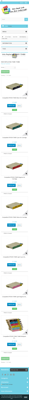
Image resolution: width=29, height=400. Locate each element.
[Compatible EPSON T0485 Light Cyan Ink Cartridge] (14, 246)
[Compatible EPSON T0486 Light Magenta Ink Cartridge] (14, 285)
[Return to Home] (2, 37)
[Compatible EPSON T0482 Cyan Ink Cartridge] (14, 126)
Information (7, 43)
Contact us (22, 2)
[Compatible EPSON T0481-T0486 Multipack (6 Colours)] (14, 325)
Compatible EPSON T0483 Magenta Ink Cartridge (14, 178)
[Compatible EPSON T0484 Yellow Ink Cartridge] (14, 206)
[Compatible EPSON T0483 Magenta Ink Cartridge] (14, 166)
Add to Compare (8, 113)
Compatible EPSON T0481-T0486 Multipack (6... (14, 337)
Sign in (26, 2)
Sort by (2, 67)
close (25, 397)
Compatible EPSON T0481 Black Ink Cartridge (14, 98)
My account (4, 387)
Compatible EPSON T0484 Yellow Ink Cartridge (14, 217)
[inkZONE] (14, 9)
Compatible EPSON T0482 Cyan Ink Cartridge (14, 137)
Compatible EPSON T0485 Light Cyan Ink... (14, 257)
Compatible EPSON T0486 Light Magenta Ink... (14, 296)
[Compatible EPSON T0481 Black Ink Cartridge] (14, 86)
